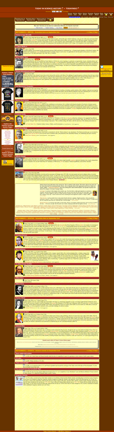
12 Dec (42, 286)
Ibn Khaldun (7, 143)
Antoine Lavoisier (7, 140)
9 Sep (41, 251)
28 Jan (38, 37)
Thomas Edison (82, 205)
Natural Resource (88, 211)
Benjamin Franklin (20, 207)
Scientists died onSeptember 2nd (31, 19)
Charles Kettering (69, 208)
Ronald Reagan (85, 207)
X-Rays (94, 212)
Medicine (81, 211)
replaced (41, 240)
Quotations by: (19, 205)
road (89, 303)
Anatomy (59, 210)
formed (93, 317)
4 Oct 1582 (47, 382)
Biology (35, 210)
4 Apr (38, 158)
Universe (66, 212)
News (90, 17)
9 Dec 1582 (77, 382)
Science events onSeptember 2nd (41, 19)
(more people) (77, 208)
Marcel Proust (7, 134)
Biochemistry (76, 210)
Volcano (71, 212)
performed (57, 239)
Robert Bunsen (51, 207)
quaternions (83, 272)
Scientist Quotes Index (7, 148)
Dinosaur (93, 210)
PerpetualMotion (96, 14)
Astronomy (64, 210)
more (66, 179)
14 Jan (38, 144)
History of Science (41, 211)
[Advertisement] (57, 3)
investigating (69, 118)
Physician (28, 212)
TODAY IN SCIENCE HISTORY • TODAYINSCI (57, 8)
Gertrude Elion (7, 131)
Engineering (53, 210)
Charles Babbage (7, 142)
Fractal (25, 211)
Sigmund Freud (44, 207)
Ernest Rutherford (7, 132)
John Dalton (68, 290)
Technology (60, 212)
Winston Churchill (28, 207)
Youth (51, 213)
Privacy (105, 17)
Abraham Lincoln (77, 207)
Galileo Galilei (36, 207)
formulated (62, 225)
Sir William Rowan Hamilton (32, 275)
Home (82, 17)
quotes (54, 37)
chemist (29, 118)
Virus (75, 212)
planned (54, 303)
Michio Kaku (37, 208)
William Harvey (7, 135)
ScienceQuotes (70, 14)
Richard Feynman (44, 202)
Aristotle (88, 205)
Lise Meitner (7, 141)
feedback (11, 164)
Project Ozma (89, 228)
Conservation (87, 210)
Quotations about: (22, 210)
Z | (74, 344)
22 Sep (38, 116)
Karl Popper (43, 208)
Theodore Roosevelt (67, 207)
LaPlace (65, 270)
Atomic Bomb (30, 210)
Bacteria (70, 210)
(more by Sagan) (43, 195)
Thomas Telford (29, 307)
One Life (27, 246)
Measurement (75, 211)
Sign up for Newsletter (106, 73)
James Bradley (91, 331)
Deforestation (47, 210)
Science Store (100, 17)
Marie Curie (93, 205)
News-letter (101, 14)
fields (37, 267)
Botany (81, 210)
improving (46, 334)
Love (63, 211)
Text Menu (86, 17)
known (39, 104)
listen (95, 228)
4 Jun (38, 102)
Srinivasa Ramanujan (56, 205)
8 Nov (42, 237)
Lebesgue (73, 108)
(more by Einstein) (75, 200)
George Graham (75, 334)
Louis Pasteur (59, 207)
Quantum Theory (35, 212)
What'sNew (80, 14)
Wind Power (80, 212)
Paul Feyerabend (7, 138)
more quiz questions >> (73, 27)
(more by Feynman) (91, 203)
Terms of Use (110, 17)
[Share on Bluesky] (102, 67)
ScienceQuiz (75, 14)
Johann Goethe (50, 208)
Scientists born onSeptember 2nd (20, 19)
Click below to (7, 151)
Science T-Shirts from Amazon (7, 73)
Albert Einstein (39, 27)
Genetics (30, 211)
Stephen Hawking (49, 27)
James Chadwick (8, 133)
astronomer (39, 315)
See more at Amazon (7, 114)
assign (37, 51)
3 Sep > (95, 32)
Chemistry (40, 210)
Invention (49, 211)
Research (42, 212)
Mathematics (68, 211)
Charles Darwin (47, 205)
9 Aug (41, 300)
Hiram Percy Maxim (30, 135)
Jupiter (53, 211)
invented (71, 147)
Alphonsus (37, 78)
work (57, 62)
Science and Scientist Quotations (26, 342)
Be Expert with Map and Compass (33, 262)
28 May (42, 223)
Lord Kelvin (40, 205)
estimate (82, 225)
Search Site (50, 18)
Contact (111, 13)
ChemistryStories (90, 14)
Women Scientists (88, 212)
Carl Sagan (42, 191)
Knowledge (58, 211)
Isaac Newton (59, 27)
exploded (33, 40)
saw (92, 78)
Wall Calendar (94, 17)
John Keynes (7, 136)
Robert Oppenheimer (59, 208)
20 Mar (38, 88)
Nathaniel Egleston (54, 187)
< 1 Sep (89, 32)
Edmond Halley (55, 331)
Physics (23, 212)
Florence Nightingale (73, 205)
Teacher (55, 212)
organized (73, 160)
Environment (20, 211)
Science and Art (49, 212)
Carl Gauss (8, 137)
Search (106, 13)
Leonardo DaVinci (94, 207)
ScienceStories (85, 14)
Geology (34, 211)
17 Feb (38, 130)
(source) (19, 69)
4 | (77, 346)
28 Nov (42, 328)
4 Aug (41, 266)
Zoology (55, 213)
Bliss (96, 329)
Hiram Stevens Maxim (33, 133)
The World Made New (30, 124)
